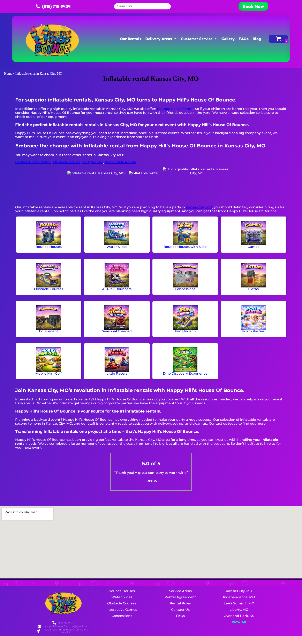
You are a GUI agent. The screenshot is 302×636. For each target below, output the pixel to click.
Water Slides (121, 597)
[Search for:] (142, 6)
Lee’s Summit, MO (239, 603)
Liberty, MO (238, 610)
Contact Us (180, 610)
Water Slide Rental (120, 162)
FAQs (244, 38)
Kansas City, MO (199, 207)
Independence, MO (239, 597)
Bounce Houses (122, 591)
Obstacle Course (67, 162)
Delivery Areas (158, 38)
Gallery (228, 38)
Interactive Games (121, 610)
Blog (257, 38)
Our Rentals (130, 38)
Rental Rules (180, 603)
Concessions (122, 616)
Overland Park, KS (239, 616)
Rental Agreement (180, 597)
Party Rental (92, 162)
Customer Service (196, 38)
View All (239, 622)
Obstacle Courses (121, 603)
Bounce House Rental (175, 109)
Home (8, 73)
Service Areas (180, 591)
